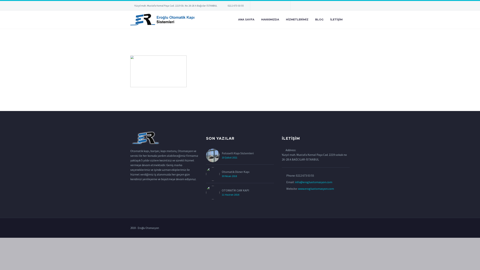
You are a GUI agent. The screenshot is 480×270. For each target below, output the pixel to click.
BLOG (319, 19)
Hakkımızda (270, 19)
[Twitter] (264, 6)
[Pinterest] (275, 6)
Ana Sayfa (246, 19)
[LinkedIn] (259, 6)
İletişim (336, 19)
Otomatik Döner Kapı (235, 172)
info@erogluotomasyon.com (313, 182)
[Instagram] (270, 6)
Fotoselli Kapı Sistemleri (238, 153)
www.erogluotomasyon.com (316, 188)
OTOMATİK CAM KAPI (235, 190)
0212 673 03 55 (236, 5)
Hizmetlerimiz (297, 19)
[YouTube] (281, 6)
